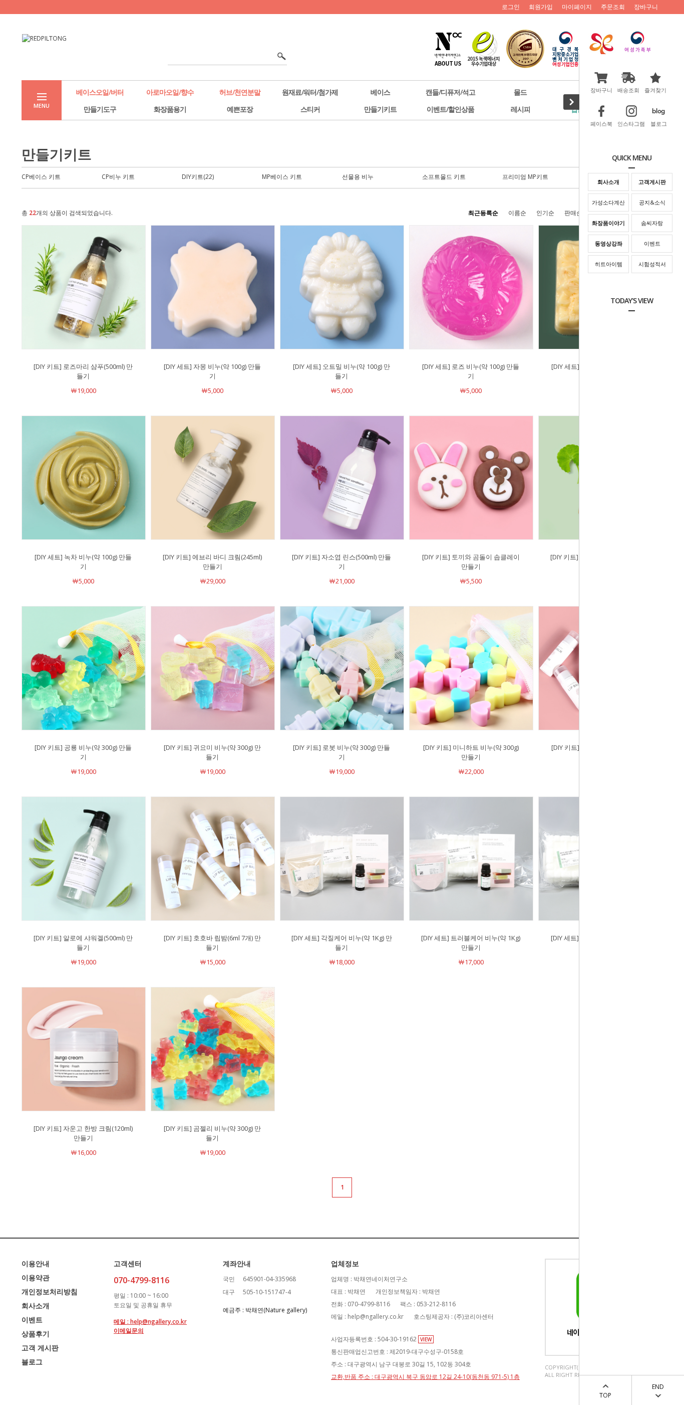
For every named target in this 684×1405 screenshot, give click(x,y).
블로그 (32, 1361)
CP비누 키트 (118, 176)
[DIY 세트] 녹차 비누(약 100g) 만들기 (83, 561)
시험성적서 (652, 264)
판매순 (573, 213)
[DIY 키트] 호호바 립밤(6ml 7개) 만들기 (212, 942)
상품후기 (36, 1333)
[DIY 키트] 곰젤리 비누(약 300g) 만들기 (212, 1133)
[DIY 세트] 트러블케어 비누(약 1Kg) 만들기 (470, 942)
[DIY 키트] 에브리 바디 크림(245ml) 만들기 (212, 561)
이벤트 (652, 243)
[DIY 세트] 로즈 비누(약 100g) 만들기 (470, 371)
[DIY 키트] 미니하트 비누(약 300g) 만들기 (471, 752)
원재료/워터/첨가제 (310, 92)
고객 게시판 (40, 1347)
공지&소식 (652, 202)
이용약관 (36, 1277)
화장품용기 (170, 109)
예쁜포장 (240, 109)
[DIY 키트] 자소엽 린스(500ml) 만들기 (341, 561)
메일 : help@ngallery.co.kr (150, 1321)
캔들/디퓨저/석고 (450, 92)
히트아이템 (608, 264)
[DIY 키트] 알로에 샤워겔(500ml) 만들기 (83, 942)
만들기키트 (380, 109)
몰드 (520, 92)
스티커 (310, 109)
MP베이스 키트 (282, 176)
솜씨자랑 (652, 223)
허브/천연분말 (239, 92)
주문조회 (613, 7)
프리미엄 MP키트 (525, 176)
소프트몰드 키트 (444, 176)
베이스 (380, 92)
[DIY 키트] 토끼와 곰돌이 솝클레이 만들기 (471, 561)
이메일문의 (129, 1330)
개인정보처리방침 (50, 1291)
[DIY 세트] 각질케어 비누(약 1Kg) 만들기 (341, 942)
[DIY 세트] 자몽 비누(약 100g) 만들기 (212, 371)
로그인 (511, 7)
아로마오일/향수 (170, 92)
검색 (278, 56)
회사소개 (36, 1305)
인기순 (545, 213)
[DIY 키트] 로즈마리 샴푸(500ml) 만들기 (83, 371)
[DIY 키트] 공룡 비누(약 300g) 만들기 (83, 752)
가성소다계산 (608, 202)
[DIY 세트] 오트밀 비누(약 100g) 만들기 (341, 371)
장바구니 (646, 7)
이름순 (517, 213)
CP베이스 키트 (41, 176)
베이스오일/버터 (100, 92)
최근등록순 (483, 213)
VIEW (426, 1339)
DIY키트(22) (198, 176)
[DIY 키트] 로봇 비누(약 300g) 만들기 (341, 752)
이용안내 (36, 1263)
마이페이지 (577, 7)
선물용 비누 (358, 176)
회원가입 (541, 7)
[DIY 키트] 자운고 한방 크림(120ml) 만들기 (83, 1133)
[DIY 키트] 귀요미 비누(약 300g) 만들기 (212, 752)
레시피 (520, 109)
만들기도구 (100, 109)
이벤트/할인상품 (450, 109)
